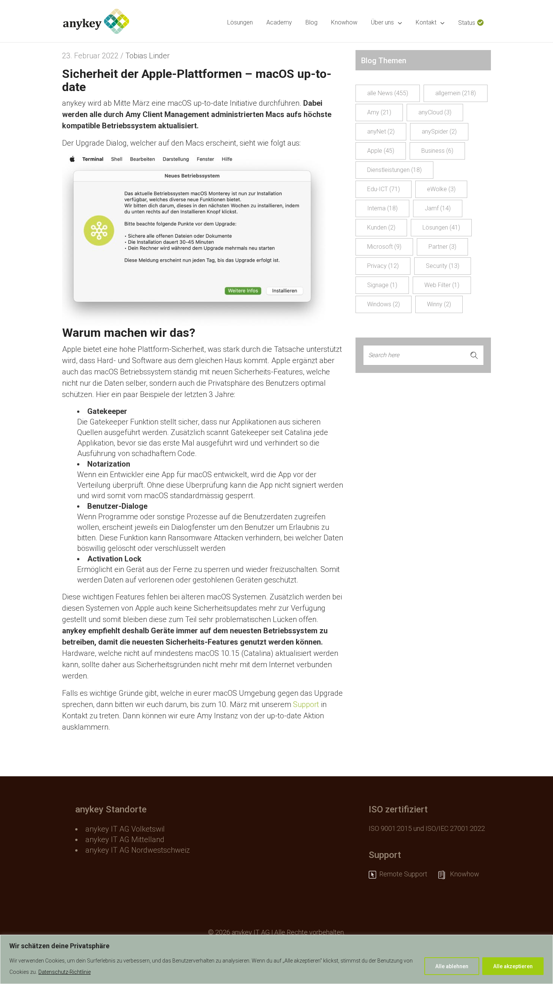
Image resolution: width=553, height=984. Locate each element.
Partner (442, 246)
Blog (311, 22)
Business (437, 150)
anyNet (381, 131)
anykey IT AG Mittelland (124, 839)
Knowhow (344, 22)
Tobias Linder (147, 55)
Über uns (382, 22)
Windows (383, 304)
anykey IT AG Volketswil (125, 828)
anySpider (439, 131)
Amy (379, 112)
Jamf (438, 208)
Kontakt (426, 22)
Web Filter (441, 285)
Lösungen (240, 22)
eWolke (441, 189)
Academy (279, 22)
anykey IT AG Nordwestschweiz (137, 850)
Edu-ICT (383, 189)
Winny (439, 304)
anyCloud (434, 112)
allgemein (455, 93)
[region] (276, 959)
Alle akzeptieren (513, 966)
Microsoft (384, 246)
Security (442, 265)
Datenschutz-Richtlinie (64, 972)
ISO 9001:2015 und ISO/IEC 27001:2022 (427, 828)
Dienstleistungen (394, 169)
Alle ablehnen (451, 966)
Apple (380, 150)
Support (306, 704)
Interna (382, 208)
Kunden (381, 227)
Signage (382, 285)
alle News (387, 93)
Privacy (383, 265)
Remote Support (407, 874)
